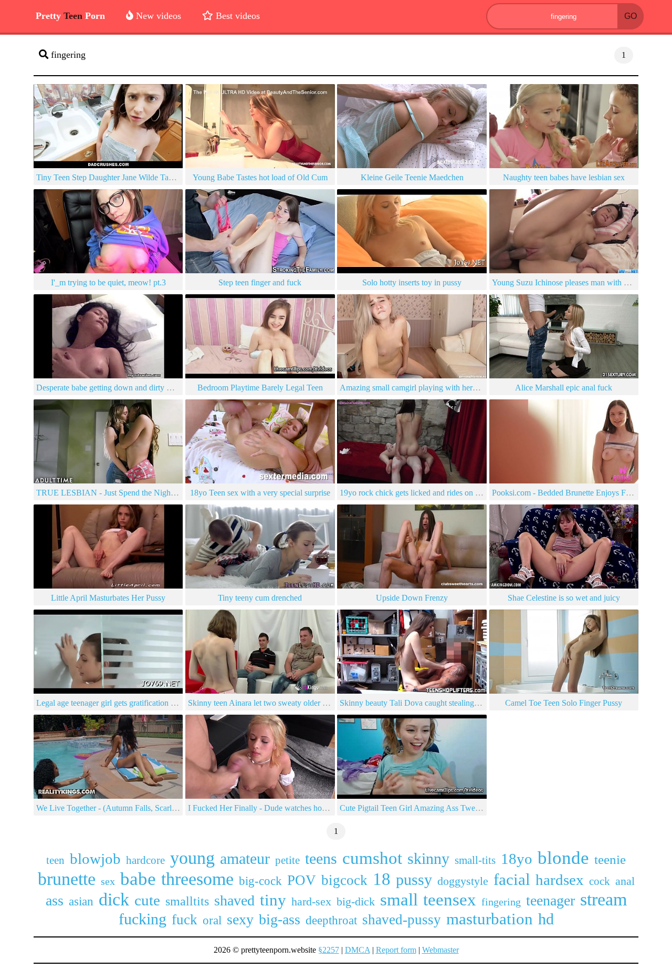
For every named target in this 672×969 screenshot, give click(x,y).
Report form (396, 949)
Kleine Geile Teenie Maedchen (412, 177)
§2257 (328, 949)
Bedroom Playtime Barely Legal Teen (260, 387)
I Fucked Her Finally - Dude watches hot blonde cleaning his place (299, 807)
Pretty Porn (70, 16)
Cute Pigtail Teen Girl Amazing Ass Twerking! (417, 807)
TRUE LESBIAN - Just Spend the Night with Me (119, 492)
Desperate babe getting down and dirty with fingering (124, 387)
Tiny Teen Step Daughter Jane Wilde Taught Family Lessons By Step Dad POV (169, 177)
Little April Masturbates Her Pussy (108, 597)
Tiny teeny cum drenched (260, 597)
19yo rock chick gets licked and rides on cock (415, 492)
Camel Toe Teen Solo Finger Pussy (563, 702)
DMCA (357, 949)
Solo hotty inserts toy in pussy (411, 282)
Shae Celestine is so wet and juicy (564, 597)
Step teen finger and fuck (259, 282)
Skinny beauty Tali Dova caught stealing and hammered (432, 702)
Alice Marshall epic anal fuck (563, 387)
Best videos (236, 16)
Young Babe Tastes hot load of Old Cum (260, 177)
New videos (157, 16)
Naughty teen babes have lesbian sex (564, 177)
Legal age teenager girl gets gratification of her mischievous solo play (150, 702)
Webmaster (440, 949)
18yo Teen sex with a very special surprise (260, 492)
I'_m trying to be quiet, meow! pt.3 (108, 282)
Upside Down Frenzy (412, 597)
